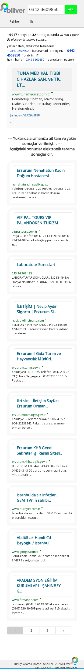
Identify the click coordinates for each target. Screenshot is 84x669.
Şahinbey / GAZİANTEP (25, 115)
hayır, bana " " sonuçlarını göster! (40, 60)
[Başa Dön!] (74, 660)
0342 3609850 (19, 51)
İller (32, 21)
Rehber (14, 21)
